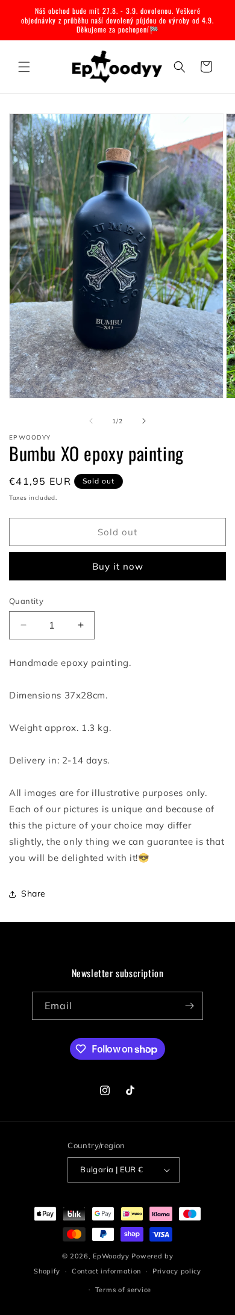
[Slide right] (144, 421)
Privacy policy (176, 1271)
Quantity (26, 601)
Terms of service (123, 1289)
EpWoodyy (111, 1256)
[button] (24, 67)
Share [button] (33, 893)
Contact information (106, 1271)
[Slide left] (91, 421)
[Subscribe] (189, 1006)
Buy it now (117, 566)
